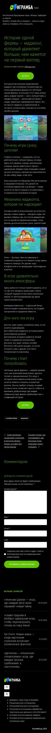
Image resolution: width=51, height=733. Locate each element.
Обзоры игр (30, 67)
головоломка (11, 418)
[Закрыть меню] (7, 694)
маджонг (24, 418)
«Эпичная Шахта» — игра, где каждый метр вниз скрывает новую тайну (19, 603)
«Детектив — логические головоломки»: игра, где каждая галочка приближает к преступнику (19, 660)
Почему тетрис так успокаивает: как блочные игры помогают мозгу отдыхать (36, 441)
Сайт (6, 540)
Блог (36, 7)
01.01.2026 (42, 620)
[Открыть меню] (7, 687)
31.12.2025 (43, 639)
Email (7, 528)
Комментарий (10, 489)
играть (25, 76)
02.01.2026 (42, 603)
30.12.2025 (43, 660)
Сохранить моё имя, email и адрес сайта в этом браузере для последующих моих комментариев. (25, 554)
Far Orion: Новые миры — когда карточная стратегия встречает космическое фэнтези (19, 639)
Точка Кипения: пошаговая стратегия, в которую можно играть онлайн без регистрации (14, 441)
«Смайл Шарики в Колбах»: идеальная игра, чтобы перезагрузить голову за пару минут (19, 620)
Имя (6, 517)
